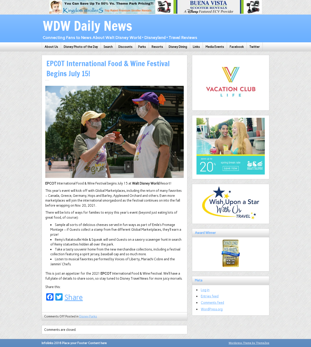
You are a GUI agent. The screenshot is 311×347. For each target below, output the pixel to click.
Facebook (237, 46)
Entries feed (210, 296)
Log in (205, 290)
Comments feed (212, 303)
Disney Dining (178, 46)
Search (108, 46)
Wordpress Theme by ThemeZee (249, 342)
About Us (51, 46)
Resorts (157, 46)
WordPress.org (212, 309)
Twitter (255, 46)
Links (196, 46)
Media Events (215, 46)
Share (73, 297)
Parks (142, 46)
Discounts (125, 46)
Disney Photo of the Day (81, 46)
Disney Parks (88, 316)
